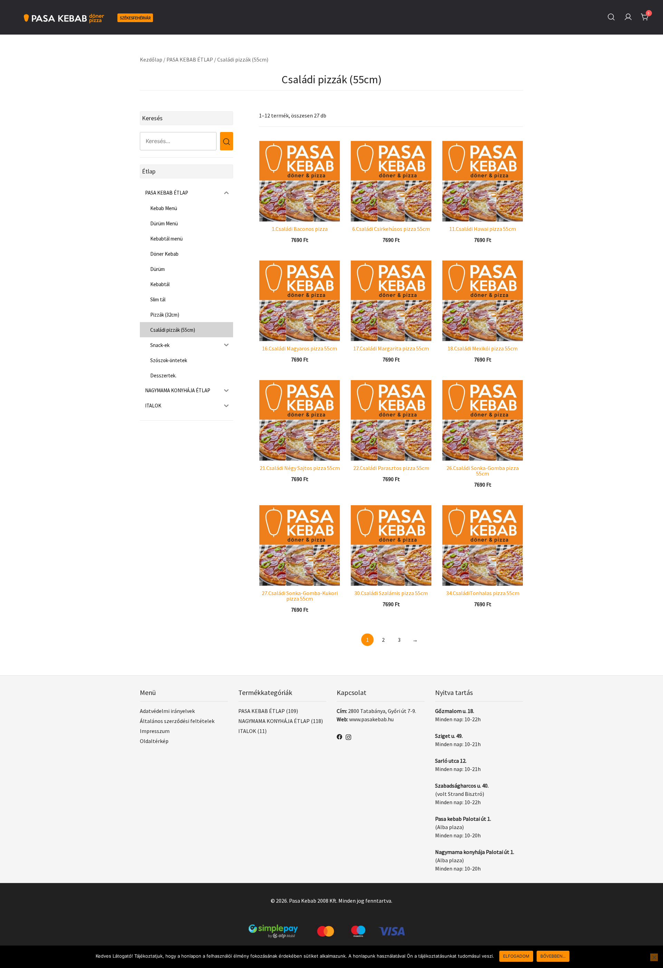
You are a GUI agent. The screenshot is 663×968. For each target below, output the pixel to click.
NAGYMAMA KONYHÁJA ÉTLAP (274, 720)
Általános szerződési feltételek (177, 720)
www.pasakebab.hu (371, 719)
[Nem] (654, 957)
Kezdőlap (151, 59)
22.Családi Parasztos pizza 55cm (391, 467)
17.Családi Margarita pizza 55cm (391, 348)
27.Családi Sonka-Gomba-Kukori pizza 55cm (300, 596)
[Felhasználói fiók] (628, 17)
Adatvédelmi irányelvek (167, 710)
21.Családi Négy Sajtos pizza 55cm (300, 467)
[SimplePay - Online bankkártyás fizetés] (331, 928)
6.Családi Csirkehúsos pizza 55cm (391, 228)
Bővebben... (553, 956)
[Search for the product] (226, 141)
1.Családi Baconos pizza (300, 228)
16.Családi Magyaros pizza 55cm (299, 348)
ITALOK (247, 730)
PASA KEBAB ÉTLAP (189, 59)
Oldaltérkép (154, 740)
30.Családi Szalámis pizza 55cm (391, 593)
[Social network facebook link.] (339, 736)
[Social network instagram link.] (348, 736)
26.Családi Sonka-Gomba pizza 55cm (482, 470)
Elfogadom (516, 956)
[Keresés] (611, 17)
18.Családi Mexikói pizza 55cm (483, 348)
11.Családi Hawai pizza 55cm (482, 228)
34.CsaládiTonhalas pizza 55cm (482, 593)
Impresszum (155, 730)
